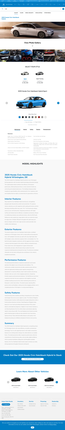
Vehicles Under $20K (22, 405)
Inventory (20, 401)
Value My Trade (43, 405)
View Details (15, 387)
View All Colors (28, 122)
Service (31, 401)
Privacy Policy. (53, 424)
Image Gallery (38, 122)
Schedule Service (32, 404)
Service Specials (32, 405)
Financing (43, 401)
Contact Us (6, 404)
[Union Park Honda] (7, 4)
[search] (63, 4)
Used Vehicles (20, 407)
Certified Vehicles (21, 409)
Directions (54, 405)
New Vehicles (20, 404)
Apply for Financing (44, 404)
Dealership (55, 401)
